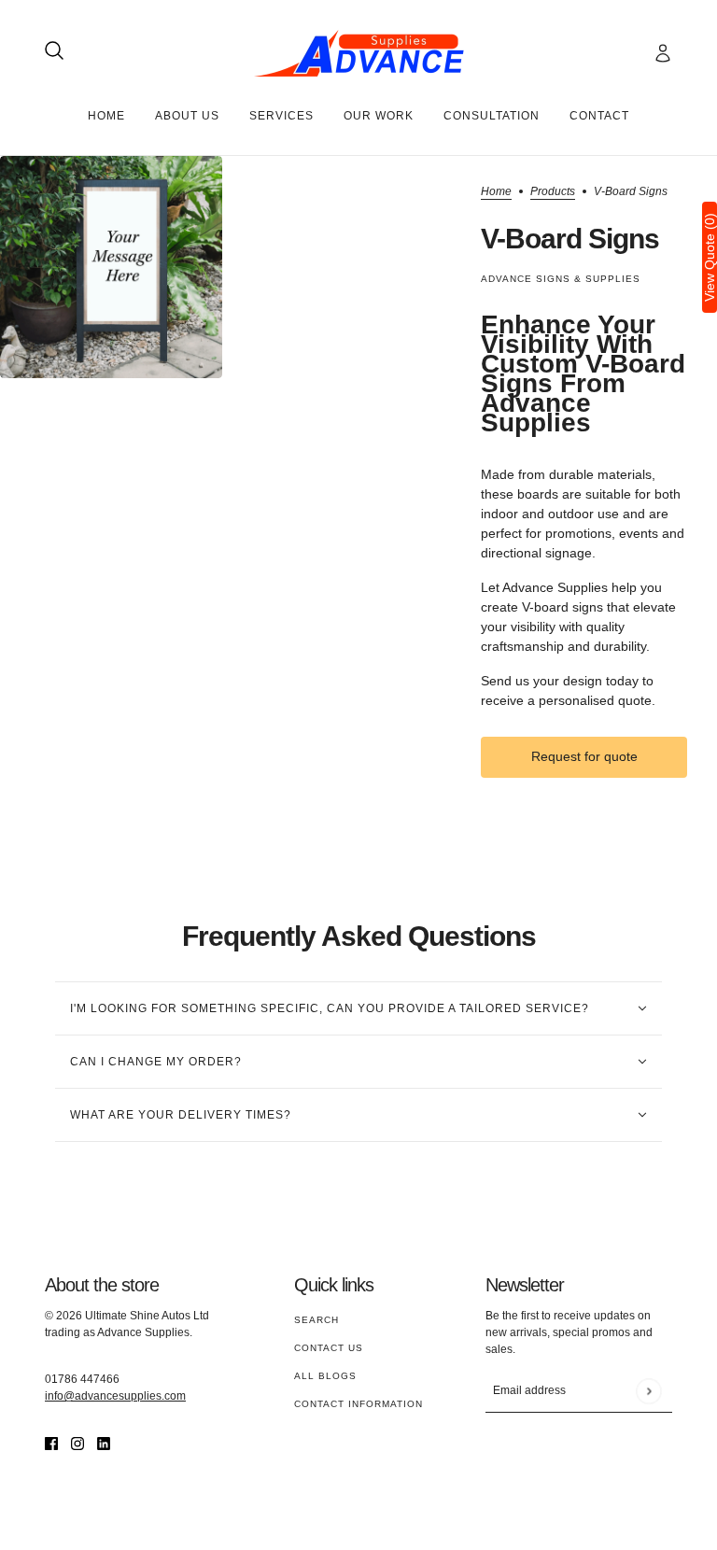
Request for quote (584, 756)
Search (316, 1320)
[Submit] (648, 1390)
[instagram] (77, 1443)
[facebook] (51, 1443)
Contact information (358, 1404)
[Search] (54, 50)
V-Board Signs (570, 237)
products (552, 192)
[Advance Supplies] (359, 53)
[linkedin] (104, 1443)
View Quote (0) (709, 257)
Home (496, 192)
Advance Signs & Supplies (560, 279)
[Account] (663, 53)
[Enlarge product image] (111, 267)
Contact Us (328, 1348)
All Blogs (325, 1376)
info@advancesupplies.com (115, 1395)
